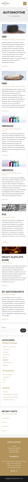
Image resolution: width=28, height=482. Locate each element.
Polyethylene (6, 377)
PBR (4, 83)
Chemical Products (14, 452)
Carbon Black (6, 349)
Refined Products (14, 450)
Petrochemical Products (14, 448)
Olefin (4, 379)
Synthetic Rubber (7, 374)
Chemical (6, 388)
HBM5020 (7, 126)
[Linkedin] (11, 471)
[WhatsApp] (16, 471)
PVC (4, 382)
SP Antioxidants (13, 291)
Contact (14, 446)
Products (12, 39)
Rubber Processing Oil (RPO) (9, 414)
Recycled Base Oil (7, 362)
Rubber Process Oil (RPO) (9, 347)
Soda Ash (5, 391)
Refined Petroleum (9, 343)
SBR (4, 36)
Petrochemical (8, 371)
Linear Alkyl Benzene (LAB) (10, 397)
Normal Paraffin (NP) (8, 399)
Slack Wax (5, 352)
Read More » (5, 66)
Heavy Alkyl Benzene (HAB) (10, 394)
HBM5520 (7, 170)
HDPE (3, 129)
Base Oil (5, 357)
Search (4, 327)
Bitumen (5, 365)
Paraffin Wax (6, 354)
